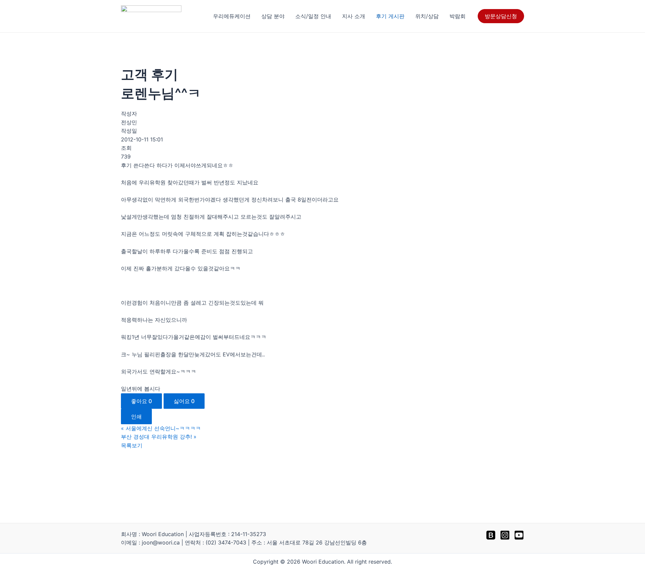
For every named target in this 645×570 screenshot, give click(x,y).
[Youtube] (519, 535)
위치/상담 (427, 16)
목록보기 (131, 445)
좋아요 (141, 401)
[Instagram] (505, 535)
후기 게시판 (390, 16)
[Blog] (491, 535)
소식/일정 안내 (313, 16)
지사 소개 (353, 16)
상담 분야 (273, 16)
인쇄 (136, 416)
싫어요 (184, 401)
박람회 (457, 16)
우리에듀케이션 (232, 16)
